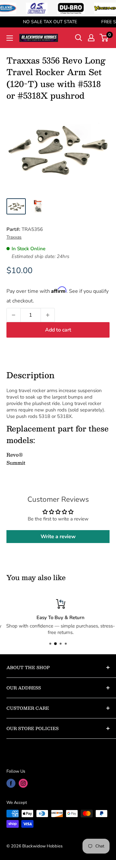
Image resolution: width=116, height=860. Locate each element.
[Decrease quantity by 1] (13, 315)
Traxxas (14, 237)
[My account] (91, 37)
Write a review (58, 536)
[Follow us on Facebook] (10, 783)
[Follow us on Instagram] (23, 783)
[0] (104, 38)
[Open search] (78, 37)
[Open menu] (9, 38)
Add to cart (58, 329)
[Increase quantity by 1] (47, 315)
